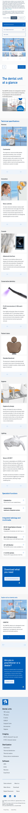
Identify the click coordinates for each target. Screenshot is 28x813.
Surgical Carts (7, 723)
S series (6, 717)
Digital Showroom (8, 791)
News (18, 791)
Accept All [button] (14, 17)
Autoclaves (7, 747)
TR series (6, 714)
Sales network (7, 783)
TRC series (6, 712)
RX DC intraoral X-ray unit (11, 737)
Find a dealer (21, 67)
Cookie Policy (13, 809)
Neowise (6, 769)
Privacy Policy (8, 9)
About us (16, 783)
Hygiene (6, 729)
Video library (7, 787)
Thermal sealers (8, 753)
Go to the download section (12, 578)
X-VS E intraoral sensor (10, 740)
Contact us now (9, 681)
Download (16, 787)
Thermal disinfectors (9, 750)
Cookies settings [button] (6, 17)
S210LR (6, 720)
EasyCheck (7, 772)
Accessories (7, 726)
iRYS (5, 764)
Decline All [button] (21, 17)
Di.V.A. (5, 767)
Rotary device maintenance (11, 756)
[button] (20, 59)
